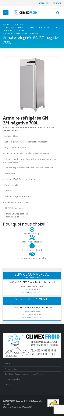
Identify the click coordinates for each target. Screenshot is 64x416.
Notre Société (45, 3)
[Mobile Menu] (5, 12)
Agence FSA (27, 407)
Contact (57, 3)
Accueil (8, 363)
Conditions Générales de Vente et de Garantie (24, 374)
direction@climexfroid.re (32, 317)
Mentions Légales (12, 379)
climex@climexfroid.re (32, 292)
